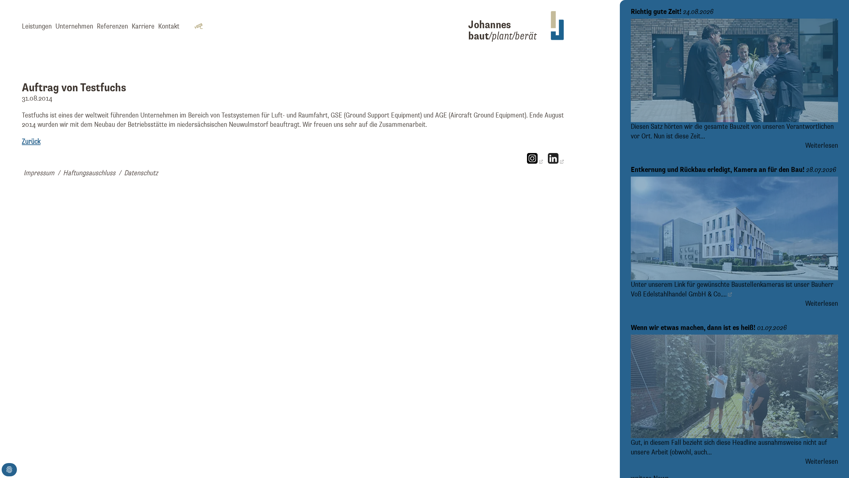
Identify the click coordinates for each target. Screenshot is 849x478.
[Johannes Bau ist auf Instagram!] (535, 161)
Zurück (31, 141)
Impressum (39, 173)
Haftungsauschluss (89, 173)
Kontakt (168, 26)
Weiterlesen (821, 145)
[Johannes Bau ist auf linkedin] (556, 161)
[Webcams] (198, 27)
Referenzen (112, 26)
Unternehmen (74, 26)
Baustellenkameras (757, 284)
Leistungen (37, 26)
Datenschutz (141, 173)
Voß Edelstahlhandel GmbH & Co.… (679, 294)
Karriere (143, 26)
